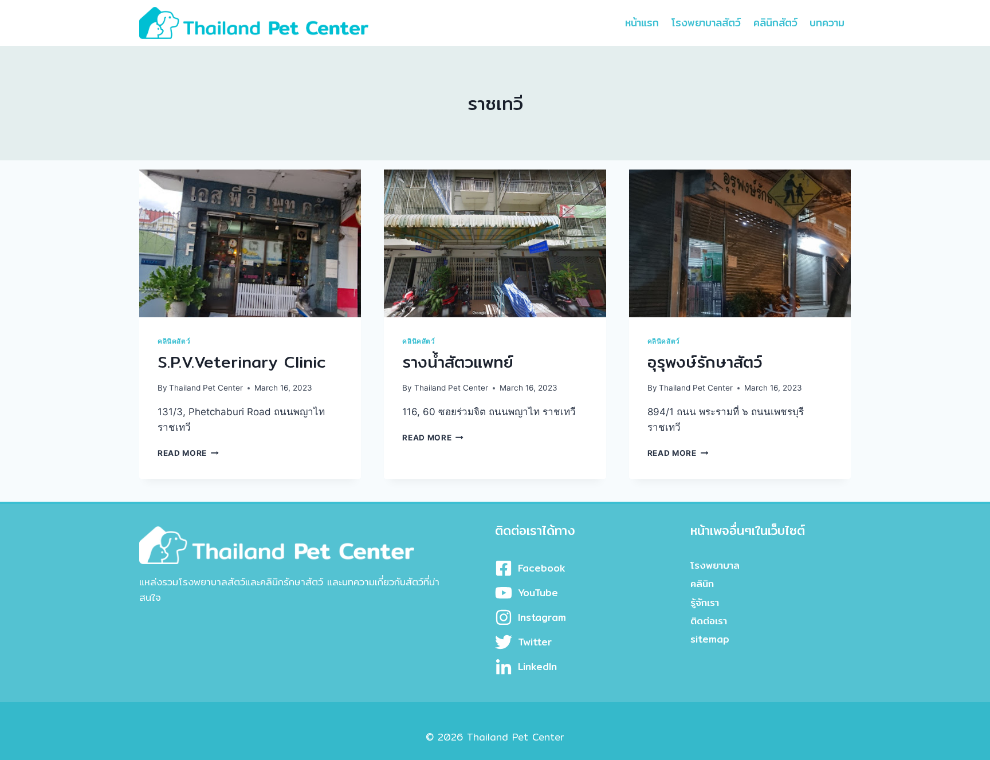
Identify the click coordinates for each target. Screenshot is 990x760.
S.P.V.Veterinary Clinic (242, 362)
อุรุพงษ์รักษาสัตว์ (704, 362)
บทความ (827, 22)
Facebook (541, 568)
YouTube (538, 592)
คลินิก (702, 583)
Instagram (542, 617)
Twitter (535, 641)
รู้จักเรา (704, 602)
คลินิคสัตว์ (174, 341)
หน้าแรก (642, 22)
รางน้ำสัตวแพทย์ (457, 362)
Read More (188, 453)
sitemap (709, 639)
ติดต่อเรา (708, 620)
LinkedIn (537, 666)
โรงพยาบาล (715, 565)
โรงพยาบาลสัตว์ (706, 22)
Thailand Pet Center (206, 387)
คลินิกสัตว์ (775, 22)
